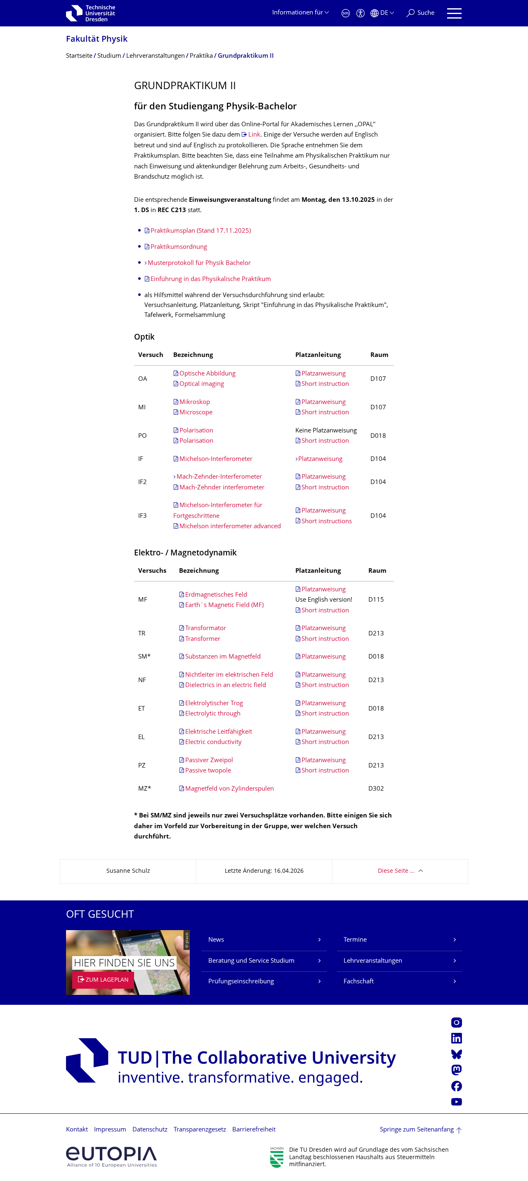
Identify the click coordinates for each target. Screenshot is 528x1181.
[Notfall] (345, 13)
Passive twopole (208, 771)
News (216, 940)
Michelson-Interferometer (215, 459)
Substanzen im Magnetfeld (223, 657)
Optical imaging (201, 384)
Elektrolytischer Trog (214, 704)
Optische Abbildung (207, 374)
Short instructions (327, 522)
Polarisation (196, 431)
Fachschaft (359, 982)
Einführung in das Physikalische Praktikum (211, 279)
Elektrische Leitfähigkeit (218, 732)
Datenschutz (149, 1130)
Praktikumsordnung (179, 247)
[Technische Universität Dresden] (90, 13)
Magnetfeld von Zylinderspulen (229, 789)
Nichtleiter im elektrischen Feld (229, 675)
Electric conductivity (213, 742)
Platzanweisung (324, 374)
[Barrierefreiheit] (360, 13)
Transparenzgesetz (200, 1130)
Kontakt (77, 1130)
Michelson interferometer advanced (230, 527)
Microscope (195, 413)
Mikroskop (194, 402)
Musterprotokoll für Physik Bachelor (199, 263)
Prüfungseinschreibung (241, 982)
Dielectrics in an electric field (225, 686)
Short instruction (325, 384)
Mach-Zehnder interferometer (221, 488)
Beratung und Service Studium (251, 961)
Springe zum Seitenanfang (417, 1130)
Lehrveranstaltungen (373, 961)
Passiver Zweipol (209, 761)
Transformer (202, 639)
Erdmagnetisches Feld (216, 595)
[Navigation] (454, 13)
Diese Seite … (396, 871)
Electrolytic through (212, 714)
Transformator (205, 629)
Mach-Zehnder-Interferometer (219, 477)
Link (254, 135)
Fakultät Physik (96, 40)
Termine (355, 940)
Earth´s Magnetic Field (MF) (224, 605)
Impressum (110, 1130)
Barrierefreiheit (254, 1130)
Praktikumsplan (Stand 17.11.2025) (201, 231)
